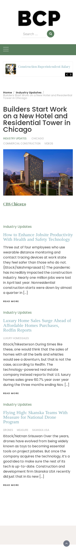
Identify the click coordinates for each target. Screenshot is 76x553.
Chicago (37, 138)
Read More (11, 301)
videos (48, 143)
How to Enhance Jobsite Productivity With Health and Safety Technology (38, 237)
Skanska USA (40, 430)
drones (8, 430)
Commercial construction (22, 143)
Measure (22, 430)
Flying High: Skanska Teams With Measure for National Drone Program (35, 417)
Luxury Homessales (16, 338)
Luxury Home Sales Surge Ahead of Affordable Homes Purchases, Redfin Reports (37, 325)
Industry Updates (15, 138)
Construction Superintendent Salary (44, 66)
